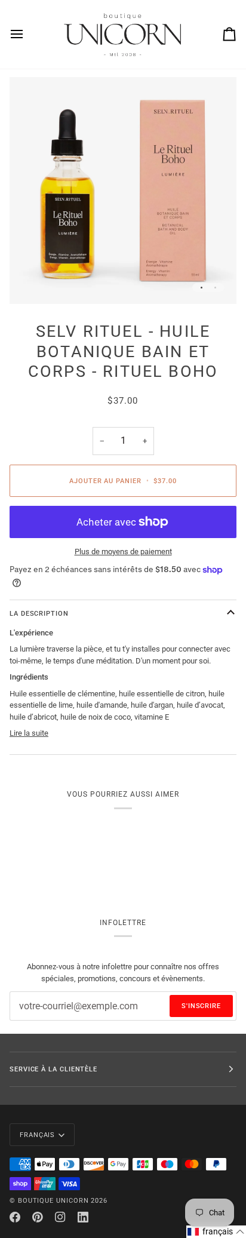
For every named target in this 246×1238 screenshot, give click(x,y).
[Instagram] (60, 1217)
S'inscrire (201, 1006)
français (37, 1135)
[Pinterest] (37, 1217)
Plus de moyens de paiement (123, 551)
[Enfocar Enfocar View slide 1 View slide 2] (123, 190)
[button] (216, 1231)
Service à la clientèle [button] (53, 1069)
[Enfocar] (31, 281)
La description (39, 613)
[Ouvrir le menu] (27, 34)
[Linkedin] (83, 1217)
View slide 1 (201, 287)
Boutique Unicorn (53, 1200)
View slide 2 (215, 287)
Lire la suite (29, 733)
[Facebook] (15, 1217)
